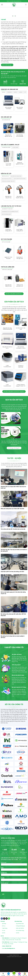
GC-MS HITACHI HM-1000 (21, 328)
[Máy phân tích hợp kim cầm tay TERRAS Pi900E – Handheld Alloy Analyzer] (20, 190)
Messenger (19, 975)
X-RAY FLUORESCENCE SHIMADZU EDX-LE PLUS (7, 386)
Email (2, 867)
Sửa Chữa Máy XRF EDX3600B (19, 135)
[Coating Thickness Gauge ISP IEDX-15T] (21, 377)
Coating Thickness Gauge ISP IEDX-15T (20, 385)
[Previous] (3, 103)
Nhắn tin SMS (25, 975)
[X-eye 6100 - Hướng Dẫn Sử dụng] (8, 223)
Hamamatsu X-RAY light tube (19, 258)
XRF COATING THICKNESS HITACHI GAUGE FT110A (20, 109)
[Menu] (2, 4)
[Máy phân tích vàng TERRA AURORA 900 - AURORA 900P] (7, 320)
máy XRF (5, 73)
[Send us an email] (6, 918)
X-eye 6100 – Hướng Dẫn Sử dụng (8, 231)
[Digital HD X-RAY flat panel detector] (8, 250)
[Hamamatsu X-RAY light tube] (20, 250)
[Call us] (9, 918)
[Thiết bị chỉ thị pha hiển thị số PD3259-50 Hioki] (20, 278)
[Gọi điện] (14, 973)
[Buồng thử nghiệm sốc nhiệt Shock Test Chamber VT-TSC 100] (20, 156)
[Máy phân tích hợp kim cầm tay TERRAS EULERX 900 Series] (8, 128)
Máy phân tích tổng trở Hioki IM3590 (8, 286)
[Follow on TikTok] (4, 918)
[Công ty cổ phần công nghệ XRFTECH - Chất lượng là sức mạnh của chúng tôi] (14, 4)
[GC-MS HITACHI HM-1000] (21, 320)
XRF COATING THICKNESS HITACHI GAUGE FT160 (8, 109)
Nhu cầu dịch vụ (4, 883)
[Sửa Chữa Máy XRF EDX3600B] (20, 128)
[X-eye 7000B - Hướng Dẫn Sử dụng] (20, 223)
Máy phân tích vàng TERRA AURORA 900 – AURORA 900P (7, 329)
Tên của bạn (3, 862)
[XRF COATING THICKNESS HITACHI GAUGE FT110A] (20, 100)
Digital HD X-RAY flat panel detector (8, 258)
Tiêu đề (2, 877)
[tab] (3, 92)
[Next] (24, 103)
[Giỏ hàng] (26, 5)
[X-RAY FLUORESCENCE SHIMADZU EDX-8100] (7, 358)
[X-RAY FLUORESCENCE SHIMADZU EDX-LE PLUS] (7, 377)
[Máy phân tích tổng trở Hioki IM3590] (8, 278)
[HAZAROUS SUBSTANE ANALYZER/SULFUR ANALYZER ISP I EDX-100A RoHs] (21, 358)
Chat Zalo (8, 975)
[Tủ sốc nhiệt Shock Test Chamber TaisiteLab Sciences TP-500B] (8, 156)
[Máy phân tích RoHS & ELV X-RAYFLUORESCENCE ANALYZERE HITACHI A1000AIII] (7, 339)
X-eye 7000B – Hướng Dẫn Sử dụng (19, 231)
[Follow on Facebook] (2, 918)
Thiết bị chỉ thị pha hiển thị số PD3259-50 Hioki (20, 286)
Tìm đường (3, 975)
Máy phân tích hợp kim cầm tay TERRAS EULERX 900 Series (8, 136)
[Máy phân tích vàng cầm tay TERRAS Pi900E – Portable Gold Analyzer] (8, 190)
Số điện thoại (4, 872)
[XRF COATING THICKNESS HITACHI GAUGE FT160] (8, 100)
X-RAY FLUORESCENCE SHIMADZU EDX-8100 (7, 367)
